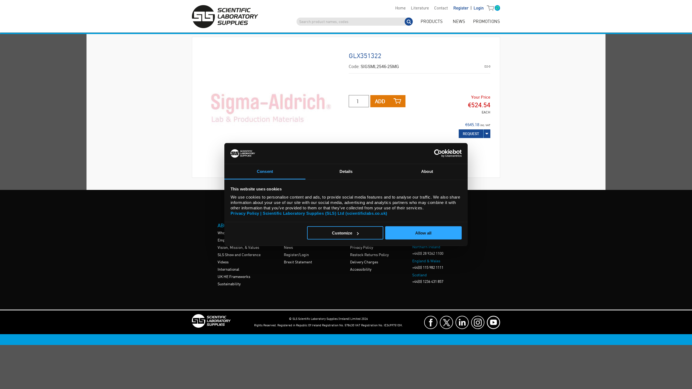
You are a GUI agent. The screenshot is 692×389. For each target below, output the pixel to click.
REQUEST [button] (471, 133)
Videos (223, 262)
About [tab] (427, 171)
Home (400, 8)
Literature (420, 8)
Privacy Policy (361, 248)
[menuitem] (400, 8)
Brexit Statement (298, 262)
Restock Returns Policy (369, 255)
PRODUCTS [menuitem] (432, 21)
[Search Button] (409, 22)
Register (461, 8)
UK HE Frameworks (234, 277)
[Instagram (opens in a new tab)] (477, 322)
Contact (441, 8)
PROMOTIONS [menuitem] (486, 21)
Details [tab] (346, 171)
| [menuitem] (468, 8)
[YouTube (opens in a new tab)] (493, 322)
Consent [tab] (265, 171)
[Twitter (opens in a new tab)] (446, 322)
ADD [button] (380, 101)
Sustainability (229, 284)
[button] (492, 8)
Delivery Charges (364, 262)
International (228, 269)
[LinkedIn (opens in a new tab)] (462, 322)
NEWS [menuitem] (459, 21)
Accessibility (360, 269)
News (288, 248)
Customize (342, 233)
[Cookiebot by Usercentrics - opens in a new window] (438, 153)
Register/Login (296, 255)
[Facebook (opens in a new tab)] (430, 322)
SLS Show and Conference (239, 255)
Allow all (423, 233)
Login (479, 8)
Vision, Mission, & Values (238, 248)
